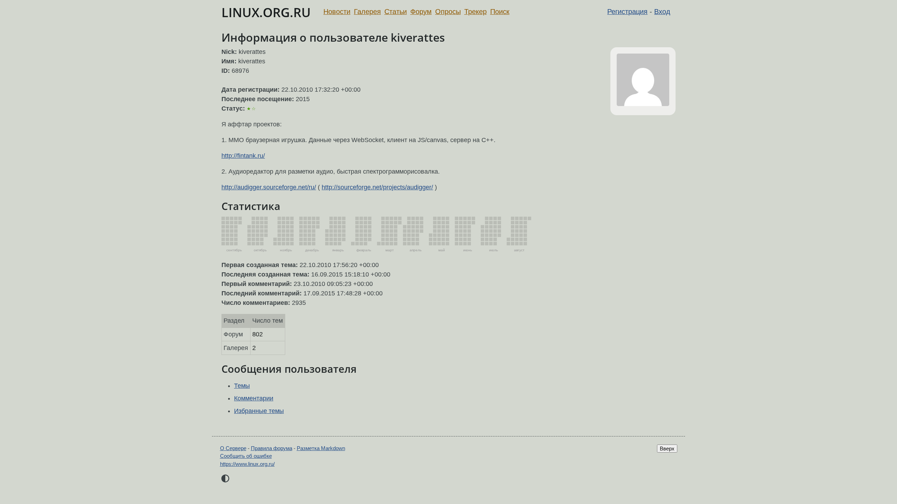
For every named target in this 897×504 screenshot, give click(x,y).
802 (257, 334)
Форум (421, 11)
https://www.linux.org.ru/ (247, 464)
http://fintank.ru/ (243, 155)
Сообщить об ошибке (246, 456)
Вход (662, 11)
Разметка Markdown (321, 448)
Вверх (667, 448)
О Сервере (233, 448)
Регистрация (627, 11)
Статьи (395, 11)
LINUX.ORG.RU (266, 12)
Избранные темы (259, 410)
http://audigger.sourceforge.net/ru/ (268, 187)
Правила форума (271, 448)
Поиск (499, 11)
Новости (336, 11)
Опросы (448, 11)
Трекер (475, 11)
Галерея (367, 11)
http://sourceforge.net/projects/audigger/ (377, 187)
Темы (242, 385)
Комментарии (253, 398)
